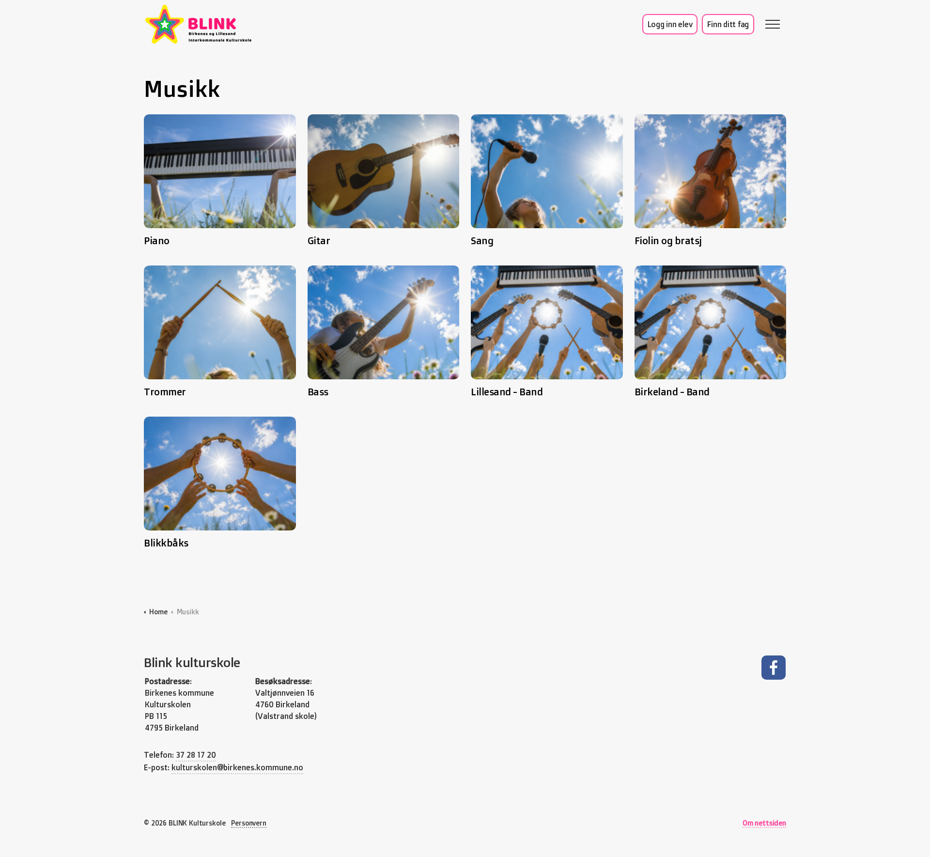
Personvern (248, 823)
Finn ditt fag (728, 24)
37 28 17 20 (196, 755)
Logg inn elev (670, 24)
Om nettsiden (764, 823)
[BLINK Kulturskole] (198, 24)
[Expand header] (772, 24)
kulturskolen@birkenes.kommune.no (237, 767)
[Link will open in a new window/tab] (773, 667)
